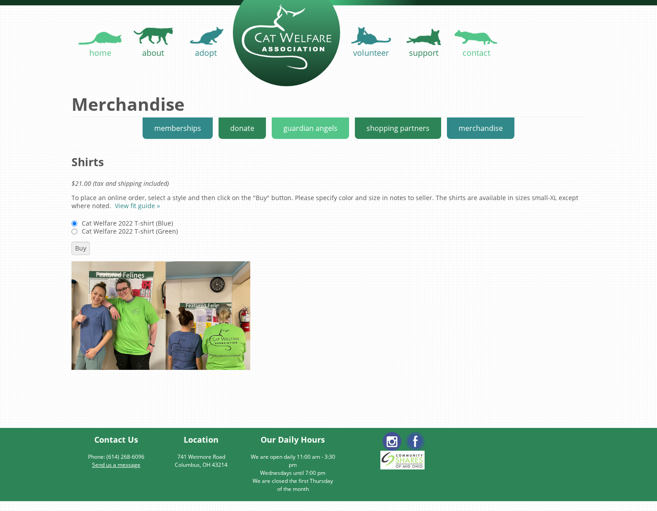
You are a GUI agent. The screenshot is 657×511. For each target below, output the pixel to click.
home (100, 52)
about (153, 52)
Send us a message (116, 465)
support (423, 52)
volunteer (371, 52)
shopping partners (398, 128)
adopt (206, 52)
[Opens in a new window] (415, 441)
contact (476, 52)
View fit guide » (137, 205)
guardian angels (310, 128)
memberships (177, 128)
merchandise (481, 128)
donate (242, 128)
